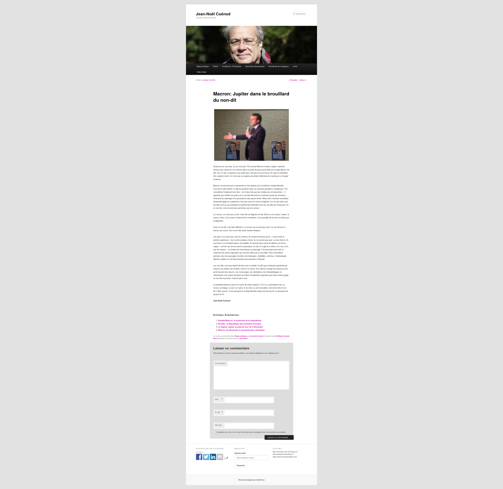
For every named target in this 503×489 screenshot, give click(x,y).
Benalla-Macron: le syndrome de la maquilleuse (239, 320)
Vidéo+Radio (201, 72)
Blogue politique (203, 66)
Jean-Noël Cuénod (213, 14)
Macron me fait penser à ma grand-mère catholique (241, 330)
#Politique (279, 336)
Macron (216, 338)
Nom (219, 399)
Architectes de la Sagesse (279, 66)
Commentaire (220, 363)
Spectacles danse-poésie (254, 66)
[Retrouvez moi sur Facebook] (199, 457)
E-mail (219, 412)
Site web (218, 425)
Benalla (286, 336)
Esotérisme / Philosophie (231, 66)
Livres (295, 66)
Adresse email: (240, 453)
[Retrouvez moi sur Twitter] (206, 457)
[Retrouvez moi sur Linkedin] (213, 457)
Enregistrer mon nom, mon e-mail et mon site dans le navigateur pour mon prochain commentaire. (251, 432)
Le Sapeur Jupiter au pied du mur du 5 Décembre (240, 326)
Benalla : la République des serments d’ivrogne (239, 323)
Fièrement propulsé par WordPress (251, 480)
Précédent (292, 80)
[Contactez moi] (220, 457)
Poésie (215, 66)
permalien (243, 338)
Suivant (303, 80)
